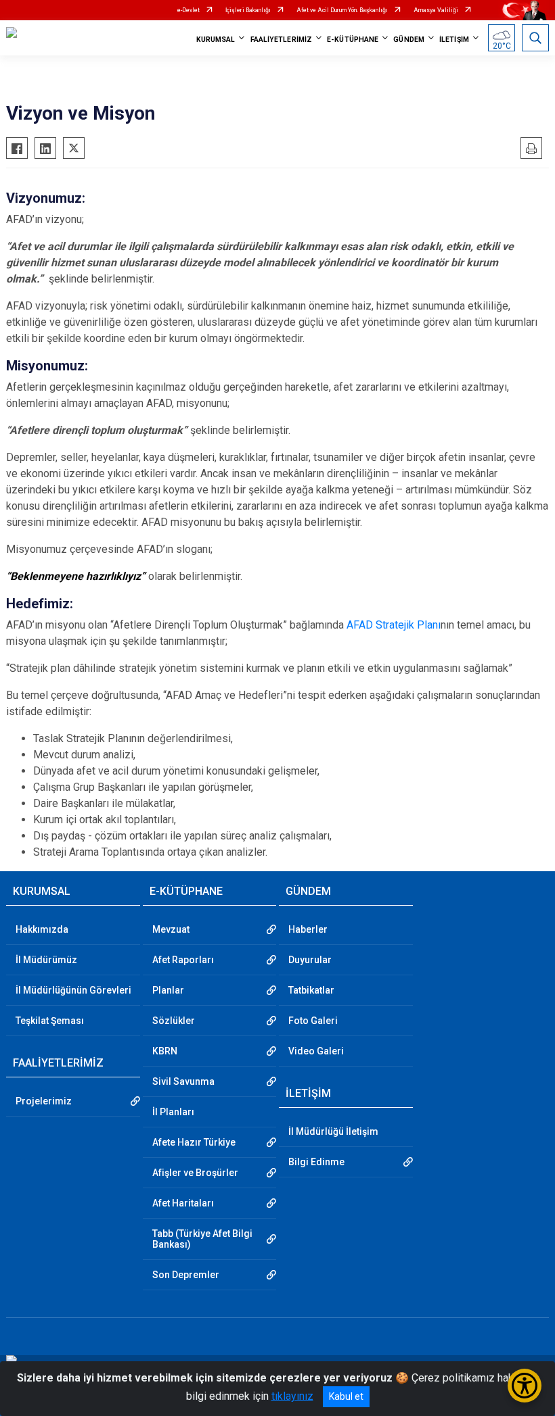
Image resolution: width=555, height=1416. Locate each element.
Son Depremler (185, 1274)
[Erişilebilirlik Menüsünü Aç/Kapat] (524, 1385)
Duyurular (310, 959)
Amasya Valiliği (436, 10)
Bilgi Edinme (316, 1161)
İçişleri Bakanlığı (248, 10)
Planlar (168, 990)
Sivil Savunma (183, 1081)
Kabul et (346, 1396)
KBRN (164, 1051)
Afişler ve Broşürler (195, 1172)
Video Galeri (316, 1051)
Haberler (308, 929)
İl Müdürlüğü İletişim (333, 1131)
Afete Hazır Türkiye (194, 1142)
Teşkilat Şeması (50, 1020)
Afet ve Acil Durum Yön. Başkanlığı (342, 10)
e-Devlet (188, 10)
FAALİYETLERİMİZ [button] (281, 39)
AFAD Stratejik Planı (394, 624)
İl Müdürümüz (46, 959)
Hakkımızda (42, 929)
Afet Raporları (183, 959)
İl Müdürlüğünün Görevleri (73, 990)
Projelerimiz (44, 1101)
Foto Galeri (313, 1020)
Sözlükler (173, 1020)
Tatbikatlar (311, 990)
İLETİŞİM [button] (454, 39)
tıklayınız (292, 1396)
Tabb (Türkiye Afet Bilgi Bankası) (202, 1239)
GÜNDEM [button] (408, 39)
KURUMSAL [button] (216, 39)
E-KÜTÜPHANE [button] (352, 39)
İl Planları (173, 1111)
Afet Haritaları (183, 1203)
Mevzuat (171, 929)
